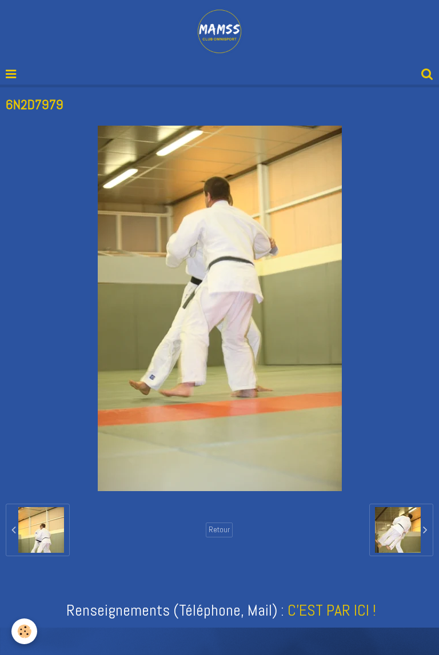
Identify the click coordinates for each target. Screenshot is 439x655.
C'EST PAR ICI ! (332, 610)
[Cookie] (24, 631)
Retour (219, 530)
